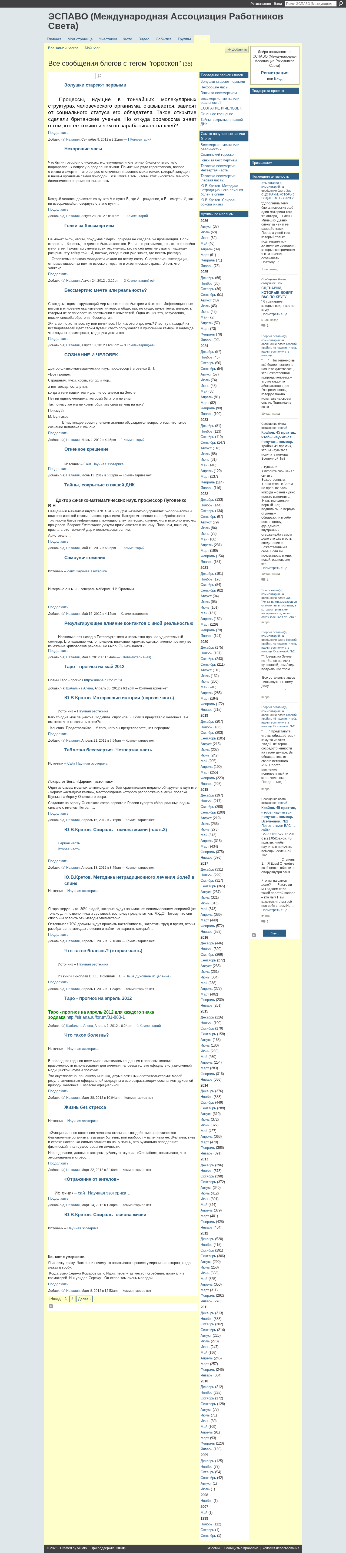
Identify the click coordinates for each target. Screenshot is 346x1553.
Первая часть (69, 843)
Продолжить (58, 133)
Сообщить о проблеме (241, 1548)
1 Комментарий (139, 139)
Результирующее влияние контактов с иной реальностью (129, 623)
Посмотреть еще (274, 314)
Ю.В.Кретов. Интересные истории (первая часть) (119, 697)
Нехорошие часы (83, 148)
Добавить (239, 49)
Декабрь (207, 278)
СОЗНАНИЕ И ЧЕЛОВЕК (91, 354)
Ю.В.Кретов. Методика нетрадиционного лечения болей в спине (222, 190)
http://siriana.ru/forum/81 (103, 680)
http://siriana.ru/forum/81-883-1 (95, 1017)
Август (206, 226)
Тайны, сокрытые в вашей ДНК (99, 484)
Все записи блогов (63, 48)
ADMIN (82, 1548)
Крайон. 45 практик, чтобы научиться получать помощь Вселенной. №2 (279, 647)
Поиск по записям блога (99, 76)
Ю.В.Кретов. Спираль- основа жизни (105, 1214)
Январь (206, 266)
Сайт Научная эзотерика (87, 763)
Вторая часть (69, 849)
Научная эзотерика (92, 711)
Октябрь (207, 289)
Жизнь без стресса (85, 1107)
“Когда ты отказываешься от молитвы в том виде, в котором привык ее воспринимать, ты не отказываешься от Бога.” (279, 609)
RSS (51, 1306)
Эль (264, 182)
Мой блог (92, 48)
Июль (205, 232)
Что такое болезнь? (86, 1035)
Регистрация (261, 4)
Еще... (275, 933)
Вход (278, 4)
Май (204, 243)
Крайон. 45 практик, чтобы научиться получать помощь (279, 351)
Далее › (84, 1299)
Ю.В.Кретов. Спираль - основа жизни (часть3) (115, 829)
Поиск (341, 3)
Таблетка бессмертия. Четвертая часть (108, 749)
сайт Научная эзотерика (87, 571)
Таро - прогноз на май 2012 (94, 666)
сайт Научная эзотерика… (104, 1193)
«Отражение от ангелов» (91, 1179)
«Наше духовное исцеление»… (149, 976)
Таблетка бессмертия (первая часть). (218, 178)
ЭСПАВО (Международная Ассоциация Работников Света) (165, 21)
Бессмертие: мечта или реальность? (105, 290)
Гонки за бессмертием (89, 225)
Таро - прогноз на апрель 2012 (98, 998)
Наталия (73, 139)
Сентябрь (208, 295)
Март (205, 255)
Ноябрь (206, 283)
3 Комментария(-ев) (139, 281)
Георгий (266, 336)
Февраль (208, 260)
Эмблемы (212, 1548)
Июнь (205, 238)
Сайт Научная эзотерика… (105, 464)
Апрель (207, 249)
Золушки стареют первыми (95, 85)
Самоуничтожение (84, 557)
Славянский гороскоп (218, 154)
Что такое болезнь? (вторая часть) (103, 950)
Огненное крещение (86, 449)
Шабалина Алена (79, 688)
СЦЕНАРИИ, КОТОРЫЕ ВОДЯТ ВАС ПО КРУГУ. (277, 292)
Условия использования (281, 1548)
